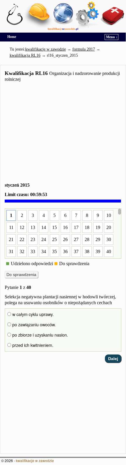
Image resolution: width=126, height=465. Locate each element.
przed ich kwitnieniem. (32, 345)
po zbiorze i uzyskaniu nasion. (39, 335)
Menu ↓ (112, 37)
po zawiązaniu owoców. (33, 324)
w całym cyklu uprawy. (32, 314)
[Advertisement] (63, 133)
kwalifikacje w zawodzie (35, 460)
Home (11, 37)
